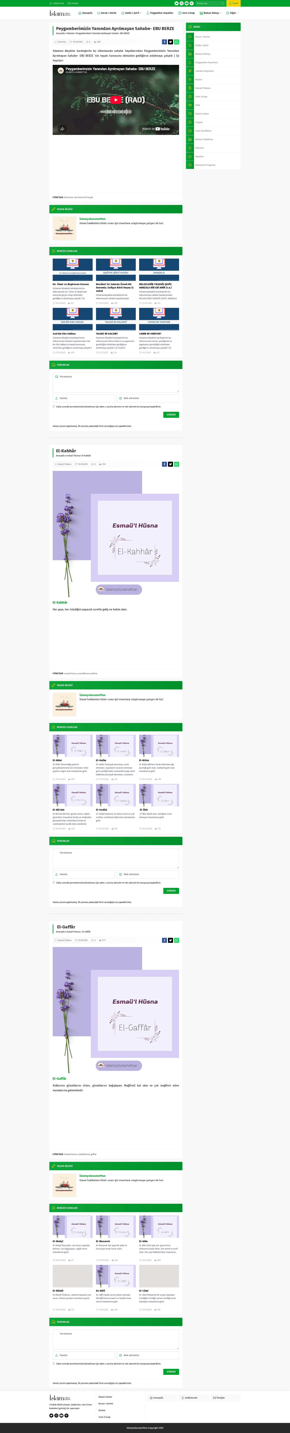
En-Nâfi (100, 1290)
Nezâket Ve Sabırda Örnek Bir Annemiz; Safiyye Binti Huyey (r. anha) (115, 287)
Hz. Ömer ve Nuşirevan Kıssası (71, 284)
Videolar (70, 33)
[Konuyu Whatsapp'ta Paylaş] (176, 41)
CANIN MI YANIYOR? (150, 333)
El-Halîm (101, 760)
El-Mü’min (58, 809)
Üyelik (235, 3)
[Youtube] (187, 3)
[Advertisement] (116, 166)
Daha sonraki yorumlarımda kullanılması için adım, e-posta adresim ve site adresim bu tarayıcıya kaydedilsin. (108, 406)
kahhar (94, 673)
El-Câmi (143, 1290)
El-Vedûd (101, 809)
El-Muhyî (58, 1241)
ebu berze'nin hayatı (83, 197)
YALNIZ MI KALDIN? (107, 333)
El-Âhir (143, 809)
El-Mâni (57, 760)
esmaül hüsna (70, 673)
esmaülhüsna (84, 673)
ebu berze (68, 197)
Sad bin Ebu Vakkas (64, 333)
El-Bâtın (144, 760)
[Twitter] (177, 3)
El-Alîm (143, 1241)
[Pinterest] (192, 3)
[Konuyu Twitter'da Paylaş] (170, 41)
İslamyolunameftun (93, 219)
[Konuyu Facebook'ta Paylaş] (164, 41)
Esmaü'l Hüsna (73, 455)
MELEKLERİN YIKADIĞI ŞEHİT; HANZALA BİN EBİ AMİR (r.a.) (155, 286)
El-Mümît (58, 1290)
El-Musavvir (103, 1241)
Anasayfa (60, 33)
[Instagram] (182, 3)
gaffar (93, 1154)
